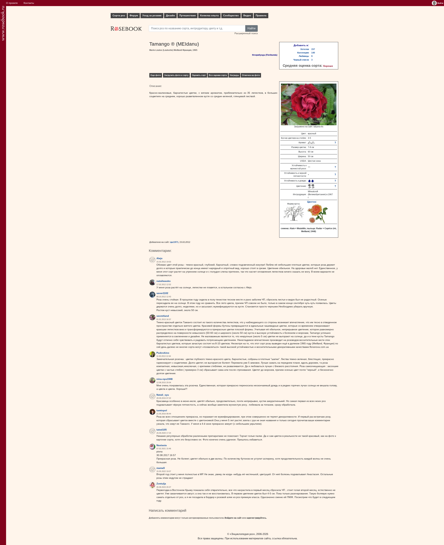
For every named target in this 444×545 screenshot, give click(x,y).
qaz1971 (174, 242)
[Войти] (434, 3)
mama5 (160, 468)
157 (313, 49)
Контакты (29, 3)
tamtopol (161, 410)
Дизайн (170, 15)
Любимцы (304, 56)
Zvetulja (161, 483)
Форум (134, 15)
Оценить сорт (199, 75)
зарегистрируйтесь (256, 518)
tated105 (161, 429)
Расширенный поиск (246, 33)
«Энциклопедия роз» (242, 534)
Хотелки (304, 49)
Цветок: (312, 201)
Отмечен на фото (251, 75)
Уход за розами (151, 15)
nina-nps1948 (164, 379)
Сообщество (231, 15)
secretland (162, 316)
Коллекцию (303, 53)
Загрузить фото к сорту (176, 75)
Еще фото (156, 75)
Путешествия (187, 15)
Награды (234, 75)
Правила (261, 15)
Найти (251, 28)
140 (313, 53)
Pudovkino (162, 353)
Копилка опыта (209, 15)
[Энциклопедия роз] (2, 23)
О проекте (12, 3)
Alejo (159, 258)
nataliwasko (163, 281)
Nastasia (161, 445)
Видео (247, 15)
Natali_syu (162, 395)
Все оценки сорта (218, 75)
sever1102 (162, 293)
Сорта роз (119, 15)
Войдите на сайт (233, 518)
